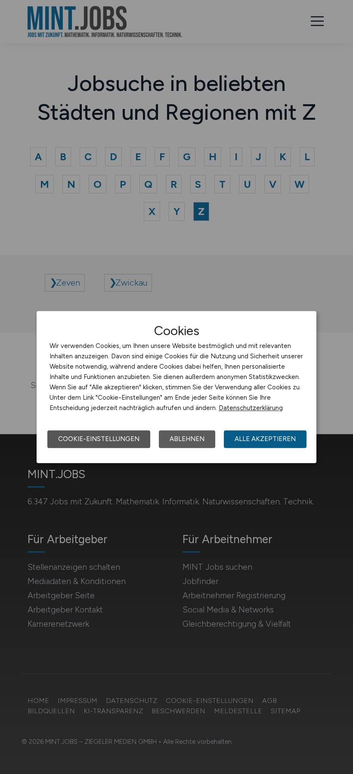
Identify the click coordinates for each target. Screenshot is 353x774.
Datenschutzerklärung (251, 408)
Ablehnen (187, 439)
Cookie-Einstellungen (98, 439)
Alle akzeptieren (265, 439)
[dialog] (176, 387)
